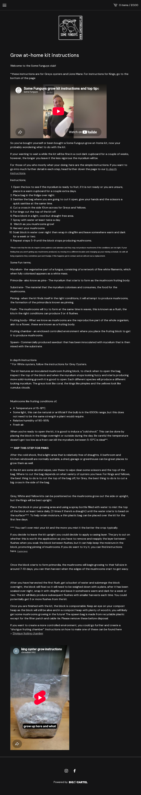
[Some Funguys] (71, 28)
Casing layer (22, 551)
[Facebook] (74, 770)
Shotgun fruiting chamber (28, 633)
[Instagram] (66, 770)
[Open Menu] (4, 5)
